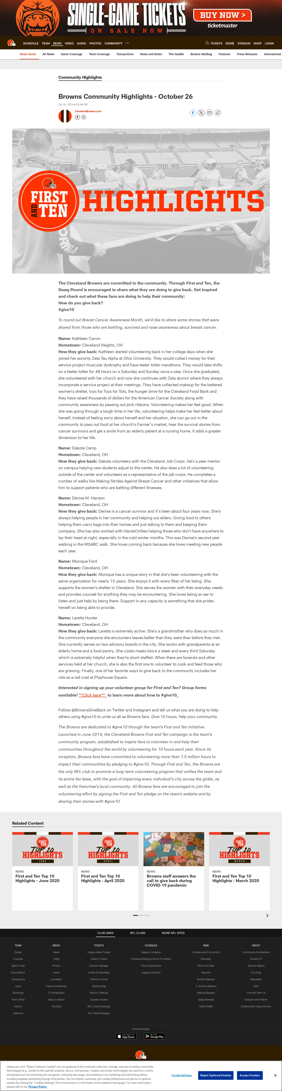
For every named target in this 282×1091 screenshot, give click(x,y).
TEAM (18, 945)
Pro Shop (256, 972)
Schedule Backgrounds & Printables (151, 958)
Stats (18, 986)
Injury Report (18, 972)
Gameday (206, 958)
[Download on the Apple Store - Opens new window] (126, 1036)
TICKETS (99, 945)
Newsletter (256, 979)
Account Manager (99, 965)
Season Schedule (151, 952)
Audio (56, 972)
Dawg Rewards (206, 999)
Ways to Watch (56, 999)
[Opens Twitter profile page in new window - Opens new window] (83, 117)
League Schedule (151, 972)
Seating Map (99, 986)
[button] (135, 915)
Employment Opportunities (256, 1006)
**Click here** (92, 696)
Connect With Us (256, 992)
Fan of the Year (206, 965)
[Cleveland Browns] (141, 1055)
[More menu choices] (127, 43)
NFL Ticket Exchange (99, 1006)
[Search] (207, 43)
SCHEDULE (151, 945)
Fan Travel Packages (99, 1013)
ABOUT (256, 945)
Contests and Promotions (206, 952)
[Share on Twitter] (201, 115)
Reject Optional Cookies (215, 1075)
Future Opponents (151, 965)
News (56, 952)
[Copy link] (217, 113)
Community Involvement (256, 952)
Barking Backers (206, 992)
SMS (256, 986)
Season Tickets (99, 958)
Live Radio (56, 979)
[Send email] (209, 115)
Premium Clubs (99, 979)
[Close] (275, 1075)
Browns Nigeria (256, 965)
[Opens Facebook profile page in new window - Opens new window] (77, 117)
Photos (56, 965)
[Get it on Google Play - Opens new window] (154, 1038)
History (18, 1006)
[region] (141, 1076)
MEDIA (56, 945)
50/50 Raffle (206, 1006)
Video (56, 958)
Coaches (18, 958)
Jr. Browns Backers (206, 986)
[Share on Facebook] (193, 115)
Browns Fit (256, 958)
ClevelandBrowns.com (88, 111)
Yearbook (18, 1013)
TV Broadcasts (56, 992)
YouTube (56, 1006)
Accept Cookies (250, 1075)
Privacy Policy (37, 1086)
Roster (18, 952)
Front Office (18, 999)
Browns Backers (206, 979)
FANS (206, 945)
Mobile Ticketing (99, 992)
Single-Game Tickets (98, 952)
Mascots (206, 972)
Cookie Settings (182, 1075)
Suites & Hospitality (99, 972)
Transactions (18, 979)
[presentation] (268, 916)
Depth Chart (18, 965)
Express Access (99, 999)
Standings (18, 992)
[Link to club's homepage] (12, 43)
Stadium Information (256, 999)
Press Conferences (56, 986)
